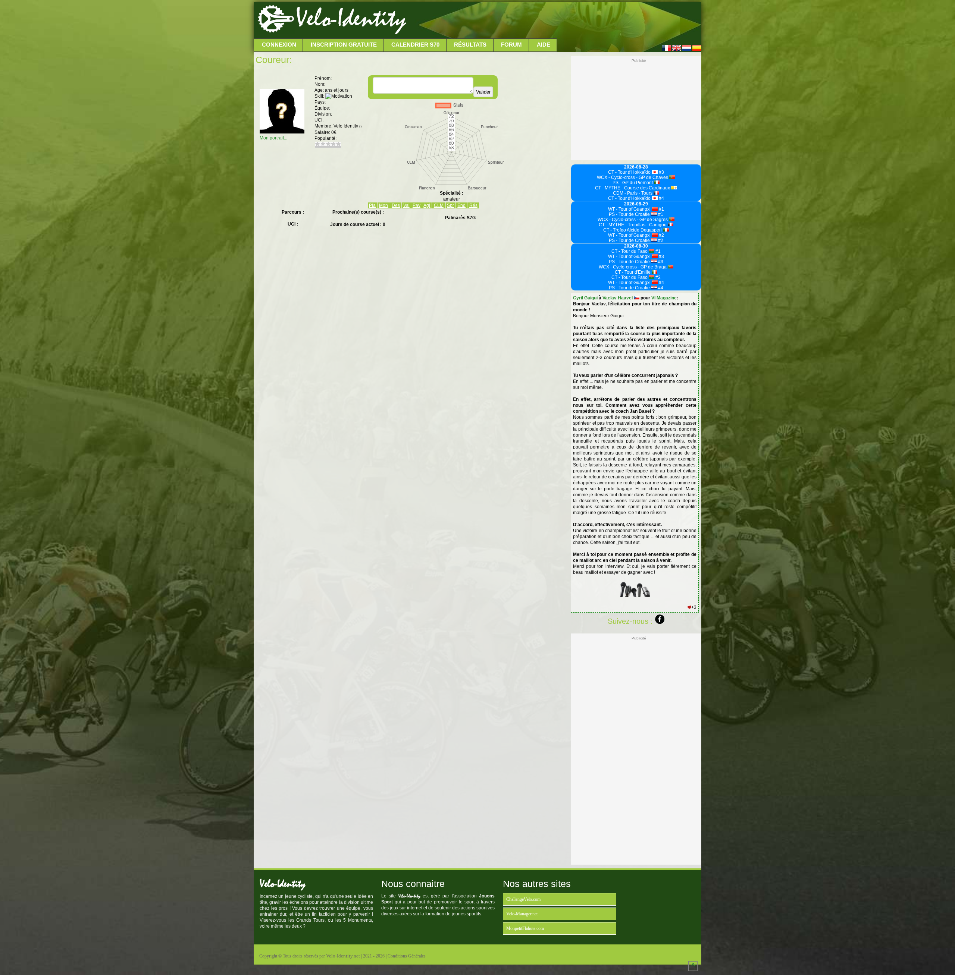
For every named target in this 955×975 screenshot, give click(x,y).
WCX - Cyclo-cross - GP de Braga (633, 267)
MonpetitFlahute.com (525, 928)
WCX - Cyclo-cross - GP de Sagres (633, 219)
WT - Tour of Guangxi (630, 209)
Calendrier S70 (415, 45)
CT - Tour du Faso (630, 251)
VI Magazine (664, 298)
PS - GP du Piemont (633, 182)
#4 (661, 198)
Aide (543, 45)
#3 (661, 172)
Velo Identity (347, 126)
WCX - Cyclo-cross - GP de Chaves (633, 177)
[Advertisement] (553, 20)
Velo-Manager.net (522, 913)
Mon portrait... (273, 138)
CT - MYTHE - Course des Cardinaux (633, 188)
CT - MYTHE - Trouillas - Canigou (633, 224)
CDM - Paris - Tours (633, 193)
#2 (661, 235)
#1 (661, 209)
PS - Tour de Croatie (630, 214)
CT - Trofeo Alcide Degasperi (633, 230)
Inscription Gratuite (344, 45)
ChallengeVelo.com (523, 899)
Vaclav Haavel (618, 298)
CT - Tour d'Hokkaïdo (630, 172)
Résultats (470, 45)
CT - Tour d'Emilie (633, 272)
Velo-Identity (351, 19)
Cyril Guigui (585, 298)
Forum (511, 45)
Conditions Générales (407, 956)
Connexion (279, 45)
